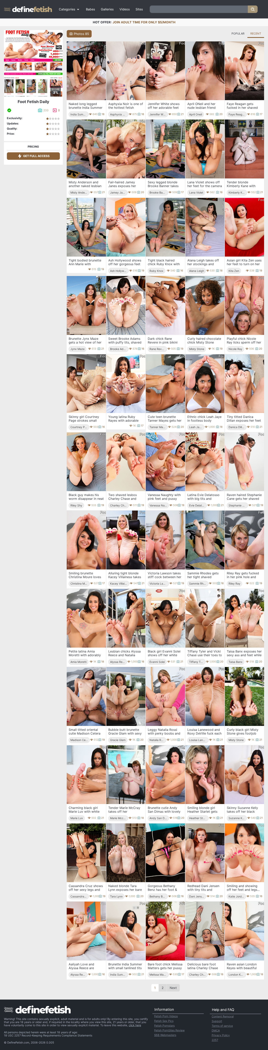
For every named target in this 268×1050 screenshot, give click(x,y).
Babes (90, 9)
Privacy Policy (221, 1035)
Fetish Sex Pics (163, 1021)
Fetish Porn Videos (166, 1016)
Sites (139, 9)
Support (217, 1021)
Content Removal (223, 1016)
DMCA (216, 1030)
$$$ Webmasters (165, 1035)
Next (173, 988)
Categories (67, 9)
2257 (215, 1040)
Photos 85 (81, 34)
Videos (124, 9)
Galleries (107, 9)
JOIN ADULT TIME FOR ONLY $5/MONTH (144, 22)
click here (135, 1025)
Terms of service (222, 1025)
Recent (255, 33)
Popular (238, 33)
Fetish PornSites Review (169, 1030)
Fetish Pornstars (164, 1025)
